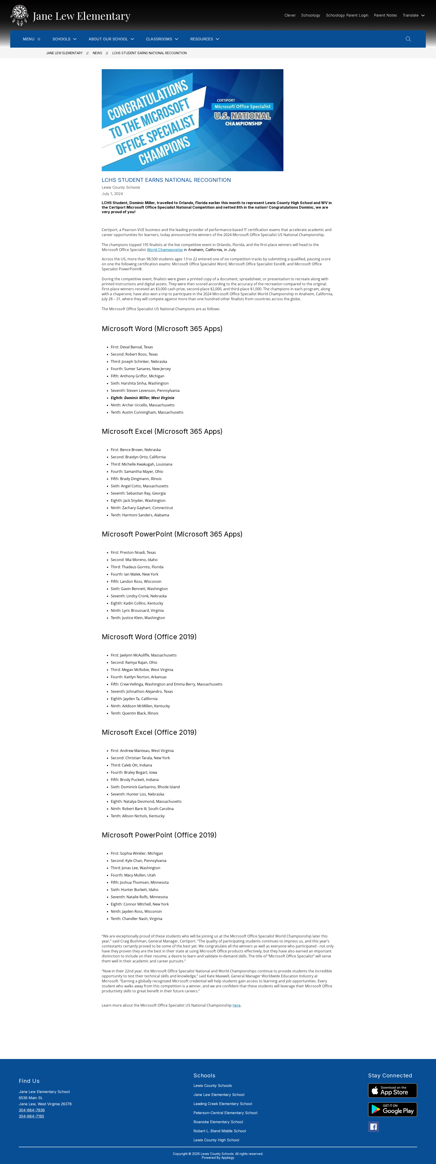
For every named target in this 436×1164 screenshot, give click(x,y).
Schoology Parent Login (347, 15)
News (97, 53)
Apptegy (227, 1157)
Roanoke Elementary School (218, 1122)
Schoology (310, 15)
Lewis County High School (216, 1140)
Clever (290, 15)
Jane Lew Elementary (64, 53)
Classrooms (159, 39)
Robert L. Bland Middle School (219, 1131)
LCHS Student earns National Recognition (149, 53)
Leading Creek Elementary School (222, 1103)
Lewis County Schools (212, 1085)
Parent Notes (385, 15)
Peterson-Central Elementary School (225, 1112)
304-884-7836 (32, 1110)
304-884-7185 (31, 1116)
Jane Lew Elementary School (218, 1094)
